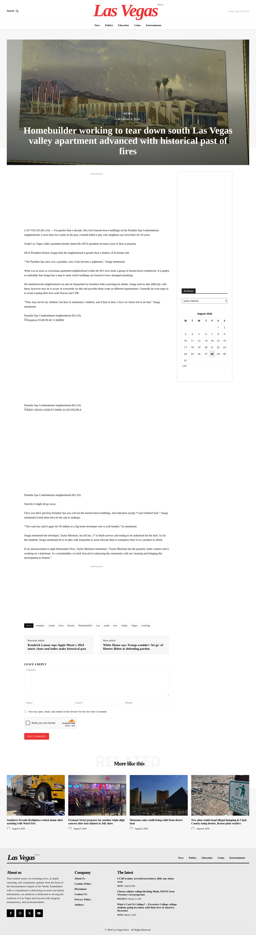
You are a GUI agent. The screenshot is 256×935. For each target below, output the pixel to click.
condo (52, 625)
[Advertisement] (96, 200)
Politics (122, 899)
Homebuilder (85, 625)
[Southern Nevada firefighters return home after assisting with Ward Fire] (36, 795)
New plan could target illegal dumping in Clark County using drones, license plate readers (219, 822)
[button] (13, 11)
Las (98, 625)
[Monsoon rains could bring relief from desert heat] (159, 795)
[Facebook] (10, 913)
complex (40, 625)
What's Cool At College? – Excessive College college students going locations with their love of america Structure (147, 907)
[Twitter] (29, 913)
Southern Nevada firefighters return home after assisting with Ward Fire (35, 822)
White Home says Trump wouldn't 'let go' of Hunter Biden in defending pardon (133, 647)
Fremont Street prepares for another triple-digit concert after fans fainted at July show (96, 822)
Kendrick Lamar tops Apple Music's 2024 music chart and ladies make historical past (57, 647)
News (128, 113)
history (71, 625)
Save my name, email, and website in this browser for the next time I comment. (68, 711)
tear (115, 625)
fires (61, 625)
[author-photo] (9, 828)
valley (124, 625)
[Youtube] (39, 913)
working (145, 625)
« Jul (184, 365)
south (107, 625)
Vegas (134, 625)
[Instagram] (20, 913)
